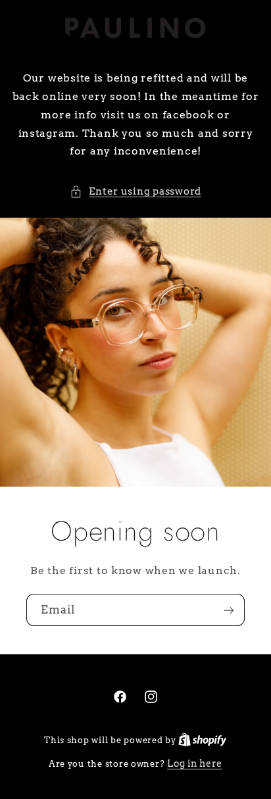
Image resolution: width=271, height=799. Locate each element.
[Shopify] (202, 740)
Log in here (194, 763)
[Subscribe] (229, 610)
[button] (135, 192)
